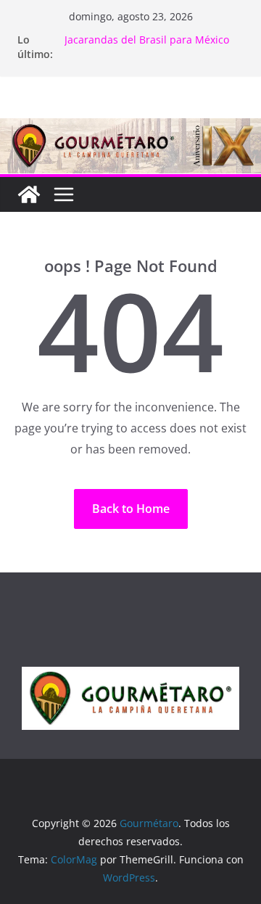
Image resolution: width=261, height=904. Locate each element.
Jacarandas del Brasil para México (147, 39)
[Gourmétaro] (29, 194)
